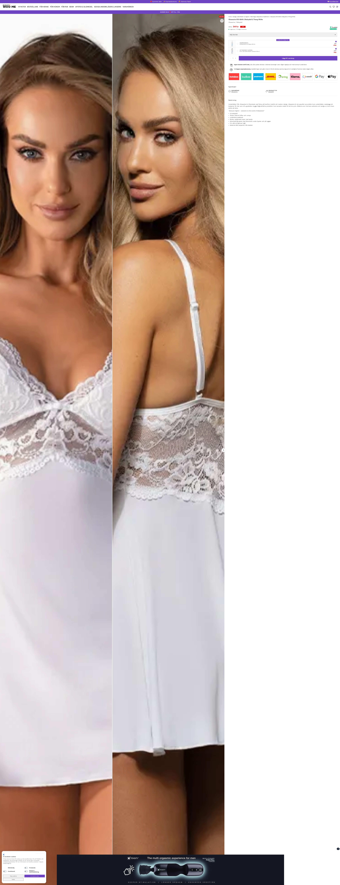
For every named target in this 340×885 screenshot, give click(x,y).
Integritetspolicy (40, 853)
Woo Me (9, 6)
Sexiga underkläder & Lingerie (241, 16)
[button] (223, 450)
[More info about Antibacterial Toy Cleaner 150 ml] (336, 41)
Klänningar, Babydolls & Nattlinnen (259, 16)
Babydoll (239, 22)
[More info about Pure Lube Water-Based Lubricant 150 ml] (336, 49)
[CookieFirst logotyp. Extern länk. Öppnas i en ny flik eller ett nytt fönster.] (3, 854)
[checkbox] (5, 868)
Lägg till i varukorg (288, 58)
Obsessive (232, 22)
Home (230, 16)
